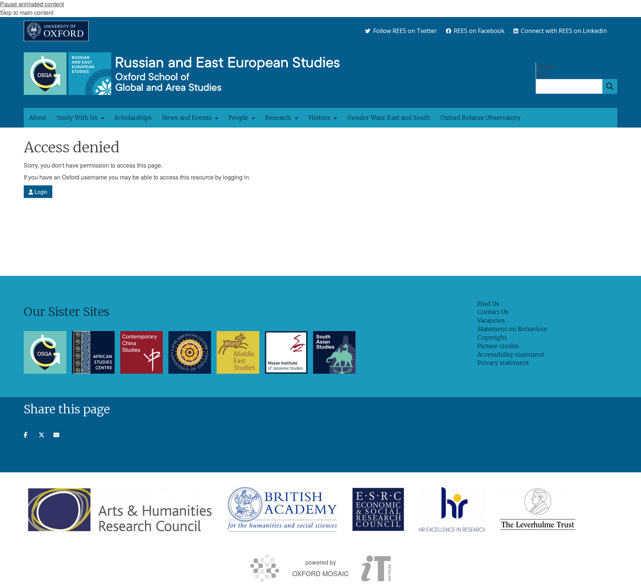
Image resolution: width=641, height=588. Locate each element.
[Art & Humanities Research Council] (119, 509)
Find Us (488, 303)
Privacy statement (503, 362)
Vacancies (491, 320)
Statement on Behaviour (512, 329)
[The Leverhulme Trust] (537, 509)
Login (40, 191)
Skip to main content (26, 12)
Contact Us (493, 312)
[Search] (609, 86)
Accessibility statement (510, 354)
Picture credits (498, 346)
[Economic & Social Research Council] (378, 509)
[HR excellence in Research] (452, 509)
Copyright (492, 337)
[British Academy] (282, 509)
